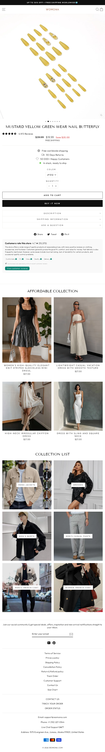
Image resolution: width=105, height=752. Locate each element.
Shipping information (52, 219)
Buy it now (52, 203)
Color (51, 169)
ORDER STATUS (52, 708)
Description (52, 213)
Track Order (52, 676)
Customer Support (52, 680)
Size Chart (52, 689)
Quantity (52, 181)
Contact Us (52, 685)
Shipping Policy (52, 662)
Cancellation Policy (52, 667)
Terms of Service (52, 653)
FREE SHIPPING (52, 140)
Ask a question (52, 225)
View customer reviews (17, 268)
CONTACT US (52, 699)
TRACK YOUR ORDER (52, 703)
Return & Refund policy (52, 671)
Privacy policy (52, 658)
